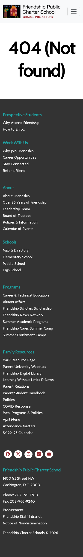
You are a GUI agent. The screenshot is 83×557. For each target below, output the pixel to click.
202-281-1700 (26, 495)
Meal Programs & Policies (23, 413)
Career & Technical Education (26, 295)
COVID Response (17, 406)
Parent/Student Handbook (24, 393)
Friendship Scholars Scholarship (27, 308)
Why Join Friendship (18, 151)
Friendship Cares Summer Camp (28, 328)
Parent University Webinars (24, 366)
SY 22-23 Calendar (18, 433)
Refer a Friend (14, 170)
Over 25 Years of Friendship (25, 202)
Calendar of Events (18, 229)
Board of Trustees (17, 215)
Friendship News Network (23, 315)
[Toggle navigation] (73, 11)
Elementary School (18, 257)
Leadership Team (16, 209)
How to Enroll (14, 129)
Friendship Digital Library (22, 373)
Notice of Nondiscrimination (25, 523)
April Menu (11, 419)
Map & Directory (16, 250)
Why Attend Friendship (21, 122)
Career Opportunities (19, 157)
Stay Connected (16, 164)
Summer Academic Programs (25, 321)
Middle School (14, 263)
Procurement (13, 510)
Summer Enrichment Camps (25, 335)
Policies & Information (20, 222)
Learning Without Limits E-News (28, 380)
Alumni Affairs (14, 302)
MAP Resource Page (19, 360)
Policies (9, 399)
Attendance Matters (19, 426)
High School (12, 270)
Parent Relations (16, 386)
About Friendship (16, 196)
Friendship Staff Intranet (22, 516)
